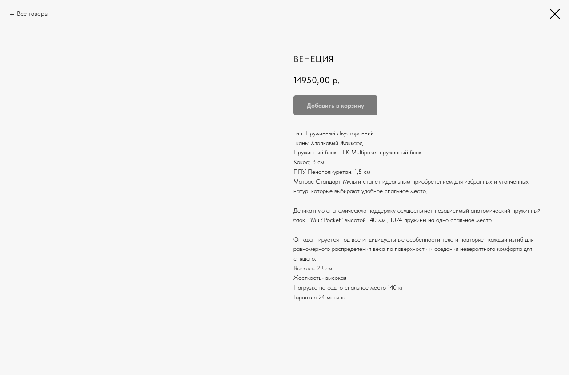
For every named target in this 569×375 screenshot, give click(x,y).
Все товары (32, 13)
